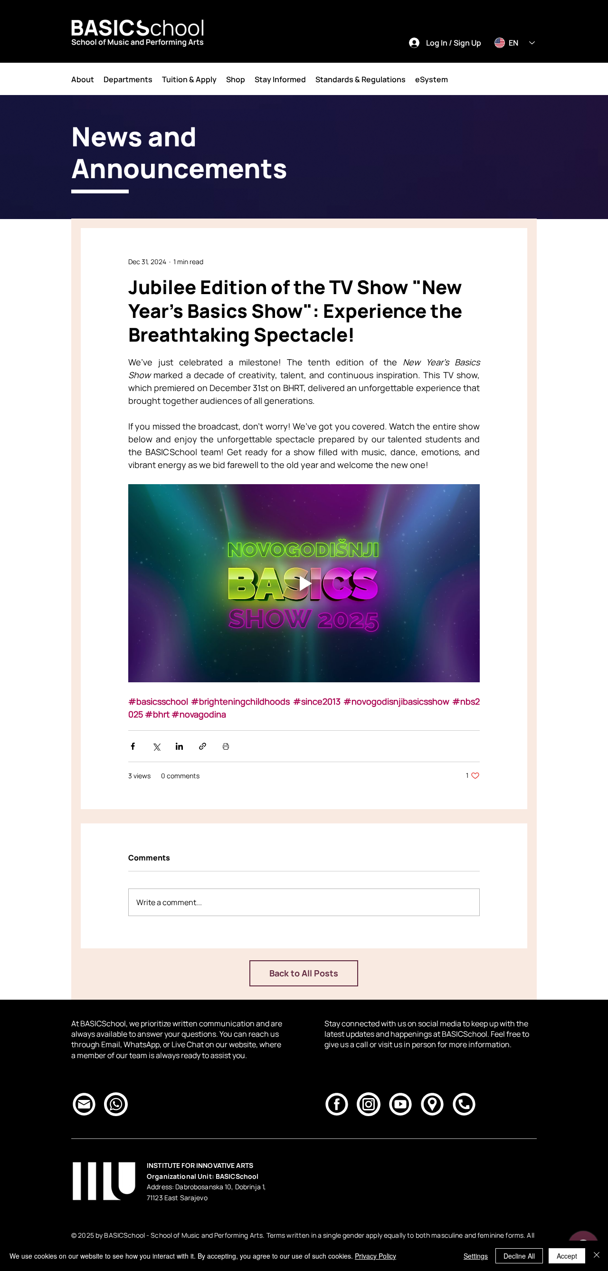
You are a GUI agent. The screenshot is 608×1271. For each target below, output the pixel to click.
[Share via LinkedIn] (179, 746)
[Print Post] (225, 746)
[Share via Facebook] (132, 746)
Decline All (519, 1256)
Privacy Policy (375, 1256)
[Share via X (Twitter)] (156, 746)
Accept (567, 1256)
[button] (82, 79)
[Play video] (304, 583)
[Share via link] (202, 746)
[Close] (596, 1255)
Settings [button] (476, 1256)
